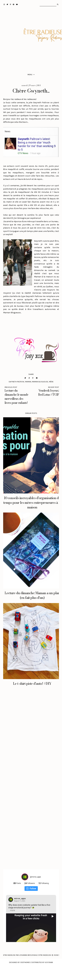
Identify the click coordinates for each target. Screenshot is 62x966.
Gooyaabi (49, 962)
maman (28, 382)
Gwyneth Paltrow (16, 382)
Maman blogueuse (40, 382)
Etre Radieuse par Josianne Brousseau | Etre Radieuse (27, 955)
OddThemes (25, 962)
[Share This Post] (29, 378)
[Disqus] (31, 736)
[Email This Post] (36, 378)
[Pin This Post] (32, 378)
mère (51, 382)
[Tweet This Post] (25, 378)
